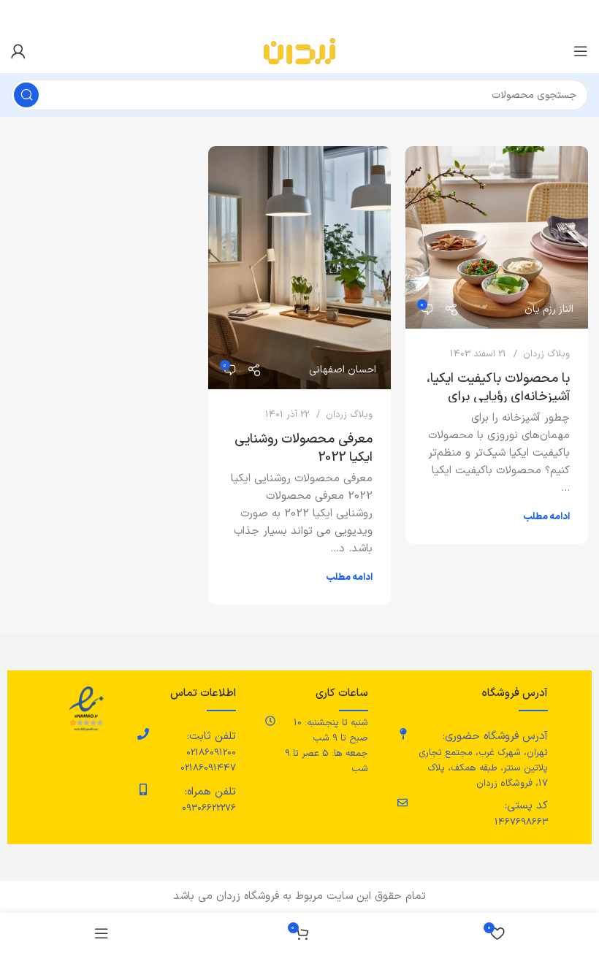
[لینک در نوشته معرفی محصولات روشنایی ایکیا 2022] (299, 267)
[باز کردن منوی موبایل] (580, 51)
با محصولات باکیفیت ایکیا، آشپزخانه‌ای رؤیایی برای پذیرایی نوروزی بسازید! (498, 397)
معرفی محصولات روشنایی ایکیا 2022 (303, 448)
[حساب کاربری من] (18, 51)
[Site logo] (299, 50)
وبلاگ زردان (546, 354)
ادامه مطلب (546, 517)
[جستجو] (26, 95)
